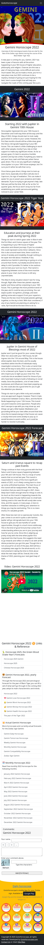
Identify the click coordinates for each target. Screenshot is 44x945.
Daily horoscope (22, 886)
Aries (6, 907)
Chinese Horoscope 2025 (14, 668)
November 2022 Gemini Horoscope (18, 818)
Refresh (6, 868)
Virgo (16, 916)
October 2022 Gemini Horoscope (17, 813)
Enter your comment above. (12, 858)
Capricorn (16, 926)
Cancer (38, 907)
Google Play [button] (29, 893)
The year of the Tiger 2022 (14, 715)
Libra (27, 916)
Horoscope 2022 (10, 693)
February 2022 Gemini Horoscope (17, 778)
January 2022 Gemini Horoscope (17, 774)
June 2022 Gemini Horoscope (15, 796)
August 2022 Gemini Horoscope (17, 805)
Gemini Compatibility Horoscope (17, 751)
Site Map (21, 942)
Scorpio (38, 916)
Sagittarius (6, 926)
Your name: (5, 839)
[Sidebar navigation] (41, 3)
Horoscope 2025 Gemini (13, 659)
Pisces (38, 926)
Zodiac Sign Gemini (11, 756)
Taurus (16, 907)
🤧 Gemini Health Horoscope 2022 (18, 711)
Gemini (27, 907)
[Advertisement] (22, 618)
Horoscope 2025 (10, 663)
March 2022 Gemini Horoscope (16, 783)
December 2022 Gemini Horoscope (18, 822)
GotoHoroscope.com (29, 939)
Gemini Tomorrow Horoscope (16, 738)
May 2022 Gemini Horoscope (15, 791)
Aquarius (27, 926)
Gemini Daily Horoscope (13, 734)
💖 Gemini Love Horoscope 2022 (17, 698)
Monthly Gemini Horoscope (15, 747)
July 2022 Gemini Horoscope (15, 800)
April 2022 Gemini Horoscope (16, 787)
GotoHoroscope (9, 2)
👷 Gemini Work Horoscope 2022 (17, 702)
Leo (6, 916)
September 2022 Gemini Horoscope (18, 809)
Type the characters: (24, 864)
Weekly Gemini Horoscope (14, 742)
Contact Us (5, 942)
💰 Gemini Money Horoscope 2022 (18, 707)
